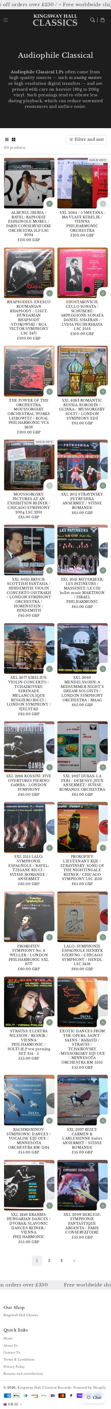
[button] (6, 20)
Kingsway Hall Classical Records (44, 1387)
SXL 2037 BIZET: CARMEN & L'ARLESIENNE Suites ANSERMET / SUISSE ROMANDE (82, 1138)
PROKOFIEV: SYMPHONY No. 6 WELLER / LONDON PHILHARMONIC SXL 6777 (29, 955)
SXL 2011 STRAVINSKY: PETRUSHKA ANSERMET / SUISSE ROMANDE (82, 501)
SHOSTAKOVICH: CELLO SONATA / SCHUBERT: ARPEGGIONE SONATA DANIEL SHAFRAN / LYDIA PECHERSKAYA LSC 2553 (82, 315)
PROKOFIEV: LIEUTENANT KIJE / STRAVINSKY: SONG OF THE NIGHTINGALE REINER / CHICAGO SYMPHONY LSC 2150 (82, 868)
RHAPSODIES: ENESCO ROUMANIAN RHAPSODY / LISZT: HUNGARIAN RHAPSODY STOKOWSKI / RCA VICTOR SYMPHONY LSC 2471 (29, 317)
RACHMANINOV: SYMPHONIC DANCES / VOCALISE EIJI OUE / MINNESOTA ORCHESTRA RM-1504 (28, 1138)
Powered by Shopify (89, 1387)
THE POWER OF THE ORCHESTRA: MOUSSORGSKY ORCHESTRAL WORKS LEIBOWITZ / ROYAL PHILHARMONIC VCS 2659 (29, 413)
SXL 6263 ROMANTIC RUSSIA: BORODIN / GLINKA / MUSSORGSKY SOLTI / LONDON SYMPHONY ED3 (82, 409)
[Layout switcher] (6, 140)
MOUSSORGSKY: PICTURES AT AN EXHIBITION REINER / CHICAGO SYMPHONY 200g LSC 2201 (28, 503)
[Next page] (74, 1261)
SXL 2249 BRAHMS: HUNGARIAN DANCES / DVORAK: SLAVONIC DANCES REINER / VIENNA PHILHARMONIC (29, 1226)
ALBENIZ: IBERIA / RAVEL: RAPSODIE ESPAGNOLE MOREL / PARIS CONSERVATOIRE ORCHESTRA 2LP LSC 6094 (28, 224)
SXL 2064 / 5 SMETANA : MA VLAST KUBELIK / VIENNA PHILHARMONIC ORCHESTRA (82, 222)
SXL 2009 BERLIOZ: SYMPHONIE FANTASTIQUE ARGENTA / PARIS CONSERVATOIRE (82, 1224)
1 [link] (37, 1260)
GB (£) (13, 1404)
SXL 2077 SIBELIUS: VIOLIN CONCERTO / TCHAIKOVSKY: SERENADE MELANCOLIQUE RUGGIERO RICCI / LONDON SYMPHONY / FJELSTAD (29, 693)
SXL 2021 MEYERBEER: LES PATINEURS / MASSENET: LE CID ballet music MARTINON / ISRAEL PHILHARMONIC (82, 590)
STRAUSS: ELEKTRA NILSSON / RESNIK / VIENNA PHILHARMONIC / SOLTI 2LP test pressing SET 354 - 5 (29, 1042)
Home (8, 1338)
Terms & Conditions (19, 1359)
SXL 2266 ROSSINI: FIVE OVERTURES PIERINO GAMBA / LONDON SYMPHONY (28, 782)
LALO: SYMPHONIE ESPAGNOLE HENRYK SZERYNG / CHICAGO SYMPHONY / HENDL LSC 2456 (82, 955)
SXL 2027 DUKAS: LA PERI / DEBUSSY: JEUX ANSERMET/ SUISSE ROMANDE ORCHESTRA (82, 782)
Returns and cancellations (23, 1374)
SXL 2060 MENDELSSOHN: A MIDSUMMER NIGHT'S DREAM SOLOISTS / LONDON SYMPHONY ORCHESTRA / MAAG (82, 689)
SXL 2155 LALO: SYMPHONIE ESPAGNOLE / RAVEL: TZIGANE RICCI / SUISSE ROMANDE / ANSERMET (28, 868)
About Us (11, 1345)
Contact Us (12, 1352)
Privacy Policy (14, 1367)
